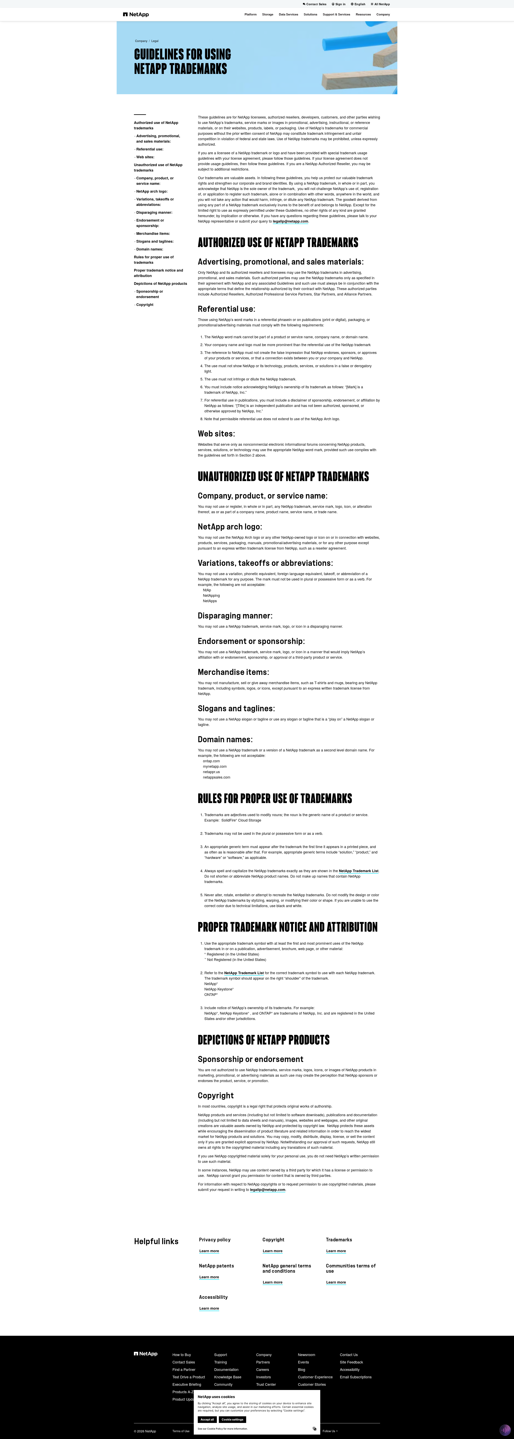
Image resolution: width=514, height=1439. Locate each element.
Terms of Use (181, 1431)
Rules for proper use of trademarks (154, 259)
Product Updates (185, 1399)
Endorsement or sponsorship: (150, 223)
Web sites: (145, 156)
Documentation (226, 1369)
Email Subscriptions (356, 1376)
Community (223, 1384)
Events (303, 1361)
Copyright (144, 304)
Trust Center (266, 1384)
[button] (250, 14)
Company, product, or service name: (155, 180)
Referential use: (149, 149)
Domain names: (149, 249)
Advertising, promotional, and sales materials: (158, 138)
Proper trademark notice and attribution (158, 273)
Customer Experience (315, 1376)
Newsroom (306, 1354)
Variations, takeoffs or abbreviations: (155, 201)
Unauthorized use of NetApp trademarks (158, 167)
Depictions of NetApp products (160, 283)
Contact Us (349, 1354)
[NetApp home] (136, 14)
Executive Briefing (186, 1384)
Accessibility (350, 1369)
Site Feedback (351, 1361)
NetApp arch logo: (152, 191)
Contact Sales (183, 1361)
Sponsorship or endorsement (149, 294)
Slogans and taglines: (155, 241)
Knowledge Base (227, 1376)
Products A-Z (183, 1391)
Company (141, 41)
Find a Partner (183, 1369)
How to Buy (181, 1354)
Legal (154, 41)
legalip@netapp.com (290, 221)
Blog (301, 1369)
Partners (263, 1361)
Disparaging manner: (154, 212)
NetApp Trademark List (358, 870)
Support (220, 1354)
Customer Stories (312, 1384)
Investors (263, 1376)
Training (220, 1361)
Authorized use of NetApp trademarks (156, 125)
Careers (262, 1369)
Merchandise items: (153, 233)
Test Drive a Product (188, 1376)
